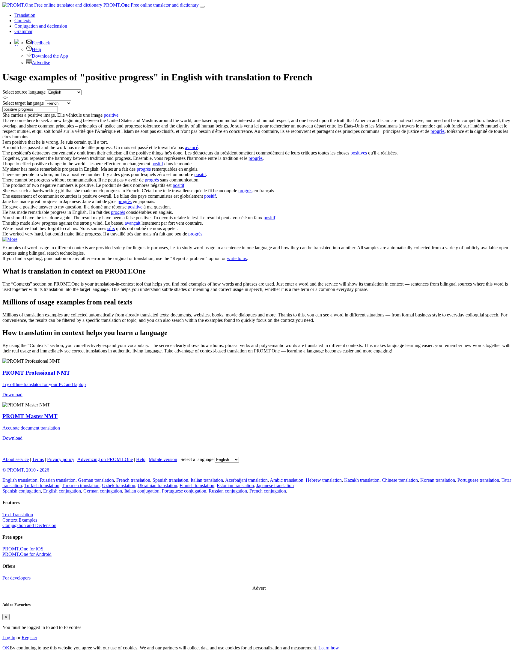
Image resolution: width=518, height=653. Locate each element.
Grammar (23, 31)
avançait (132, 223)
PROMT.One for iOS (22, 548)
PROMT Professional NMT (36, 373)
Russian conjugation (228, 490)
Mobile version (163, 459)
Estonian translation (235, 485)
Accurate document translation (31, 427)
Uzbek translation (118, 485)
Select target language (23, 103)
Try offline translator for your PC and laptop (44, 384)
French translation (133, 480)
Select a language (196, 459)
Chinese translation (400, 480)
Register (29, 637)
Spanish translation (170, 480)
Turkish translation (41, 485)
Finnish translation (197, 485)
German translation (96, 480)
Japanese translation (275, 485)
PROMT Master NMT (30, 416)
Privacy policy (60, 459)
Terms (38, 459)
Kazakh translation (362, 480)
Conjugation (40, 25)
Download (12, 394)
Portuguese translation (478, 480)
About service (15, 459)
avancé (191, 147)
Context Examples (19, 520)
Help (36, 49)
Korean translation (437, 480)
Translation (24, 15)
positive (111, 115)
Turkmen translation (81, 485)
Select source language (24, 91)
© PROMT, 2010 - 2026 (25, 469)
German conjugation (102, 490)
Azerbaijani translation (246, 480)
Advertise (41, 62)
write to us (237, 258)
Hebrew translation (324, 480)
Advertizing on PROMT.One (105, 459)
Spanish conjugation (21, 490)
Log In (8, 637)
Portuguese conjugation (184, 490)
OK (6, 647)
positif (157, 163)
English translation (19, 480)
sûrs (111, 228)
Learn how (328, 647)
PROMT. (150, 4)
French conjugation (267, 490)
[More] (9, 239)
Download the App (50, 55)
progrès (437, 131)
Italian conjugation (141, 490)
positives (358, 152)
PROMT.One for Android (27, 554)
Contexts (22, 20)
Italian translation (207, 480)
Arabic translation (286, 480)
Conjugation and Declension (29, 525)
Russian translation (58, 480)
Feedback (41, 42)
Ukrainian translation (157, 485)
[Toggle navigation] (202, 6)
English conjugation (62, 490)
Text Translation (17, 514)
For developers (16, 577)
